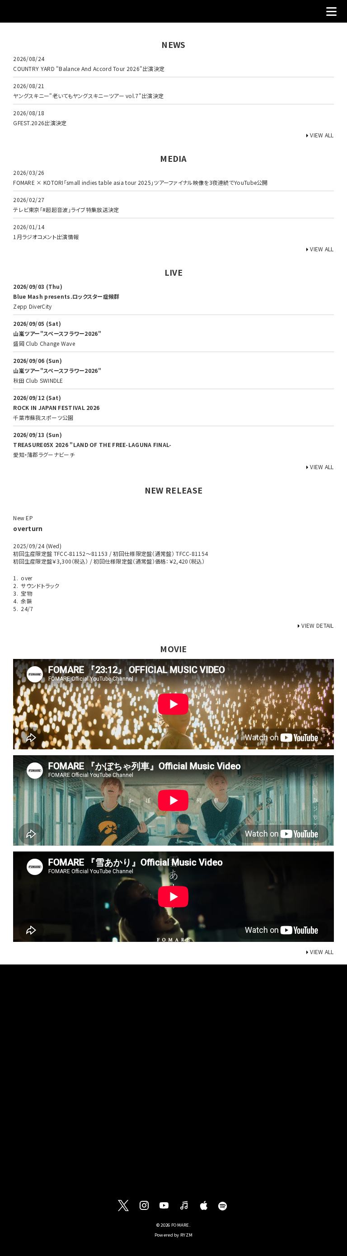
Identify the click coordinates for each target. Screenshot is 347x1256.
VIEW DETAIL (317, 625)
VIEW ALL (321, 135)
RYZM (186, 1235)
